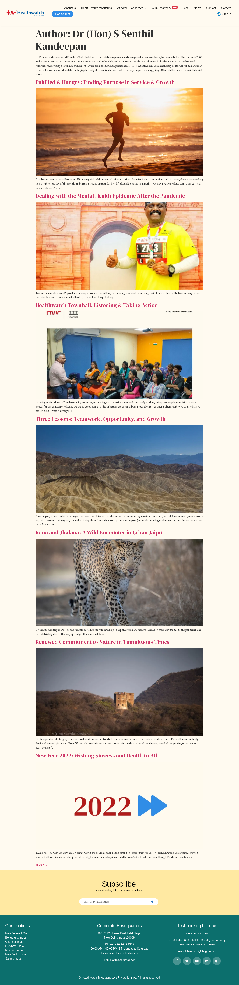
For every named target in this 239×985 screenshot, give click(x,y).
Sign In (226, 13)
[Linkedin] (207, 961)
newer (41, 865)
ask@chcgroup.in (123, 960)
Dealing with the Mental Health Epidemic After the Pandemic (110, 196)
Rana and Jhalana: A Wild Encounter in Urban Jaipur (100, 532)
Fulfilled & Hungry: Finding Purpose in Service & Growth (105, 82)
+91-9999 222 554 (197, 933)
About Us (70, 7)
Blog (186, 7)
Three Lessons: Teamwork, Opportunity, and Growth (101, 419)
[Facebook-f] (177, 961)
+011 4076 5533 (124, 944)
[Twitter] (187, 961)
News (197, 7)
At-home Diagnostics (130, 7)
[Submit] (152, 901)
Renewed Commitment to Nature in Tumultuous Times (102, 642)
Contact (211, 7)
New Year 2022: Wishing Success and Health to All (96, 755)
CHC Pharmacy (164, 7)
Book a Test (62, 13)
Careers (226, 7)
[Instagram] (217, 961)
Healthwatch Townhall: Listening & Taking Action (97, 305)
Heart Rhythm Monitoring (96, 7)
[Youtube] (197, 961)
